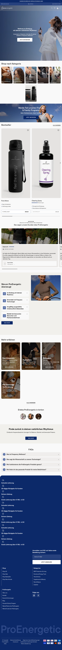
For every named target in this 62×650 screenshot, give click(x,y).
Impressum (15, 642)
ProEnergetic (6, 589)
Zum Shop (31, 438)
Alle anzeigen (57, 125)
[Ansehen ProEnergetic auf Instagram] (34, 595)
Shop (4, 568)
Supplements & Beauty (40, 579)
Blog (3, 601)
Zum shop (7, 323)
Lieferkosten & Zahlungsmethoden (28, 642)
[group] (31, 1)
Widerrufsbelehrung (26, 643)
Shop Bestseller (6, 577)
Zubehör (36, 585)
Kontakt (4, 595)
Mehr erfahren (9, 367)
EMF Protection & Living (40, 571)
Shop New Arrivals (7, 579)
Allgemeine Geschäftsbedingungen (31, 640)
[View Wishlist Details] (54, 8)
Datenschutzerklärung (15, 640)
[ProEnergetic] (5, 8)
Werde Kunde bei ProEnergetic (10, 609)
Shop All (4, 571)
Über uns (4, 593)
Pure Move (5, 200)
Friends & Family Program (9, 603)
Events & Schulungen (8, 598)
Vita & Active (37, 577)
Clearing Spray (37, 200)
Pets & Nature (37, 582)
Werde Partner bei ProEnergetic (10, 606)
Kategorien (37, 568)
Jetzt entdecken (25, 40)
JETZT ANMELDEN (46, 562)
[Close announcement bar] (60, 1)
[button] (51, 8)
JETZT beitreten (31, 117)
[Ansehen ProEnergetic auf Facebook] (38, 595)
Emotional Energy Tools (40, 574)
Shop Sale (5, 574)
